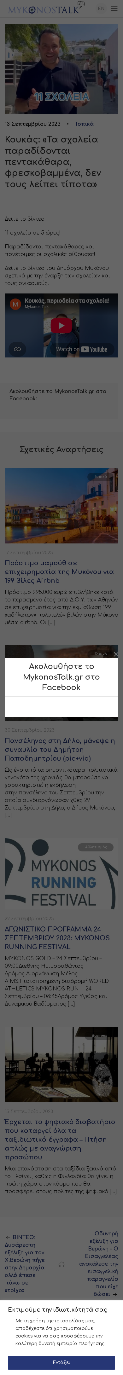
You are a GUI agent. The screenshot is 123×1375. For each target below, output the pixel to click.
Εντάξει (61, 1362)
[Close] (116, 654)
